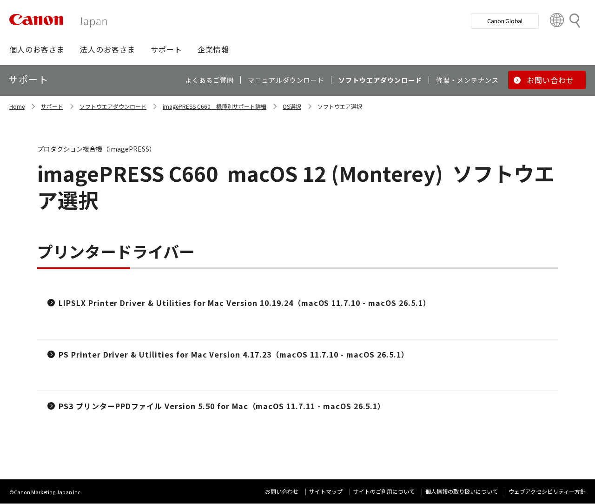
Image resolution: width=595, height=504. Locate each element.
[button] (37, 49)
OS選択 (292, 106)
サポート (52, 106)
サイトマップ (326, 491)
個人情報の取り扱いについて (461, 491)
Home (17, 106)
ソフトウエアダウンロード (112, 106)
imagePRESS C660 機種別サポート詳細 (214, 106)
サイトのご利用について (384, 491)
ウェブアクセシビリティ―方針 (547, 491)
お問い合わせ (281, 491)
